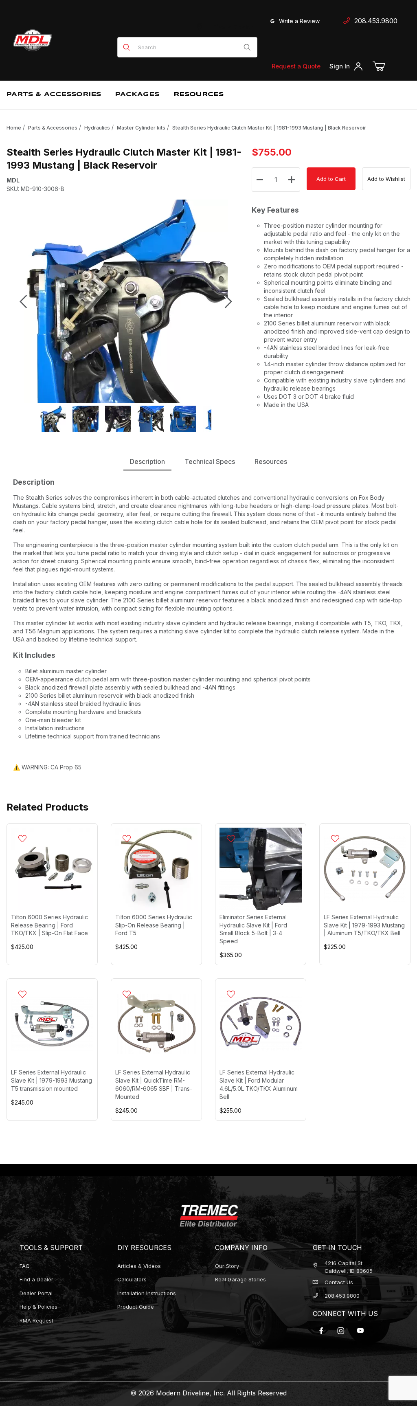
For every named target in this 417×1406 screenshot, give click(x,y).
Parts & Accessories (52, 128)
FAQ (25, 1266)
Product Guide (135, 1306)
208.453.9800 (373, 21)
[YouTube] (360, 1330)
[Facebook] (321, 1330)
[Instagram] (341, 1330)
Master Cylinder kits (141, 128)
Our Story (227, 1266)
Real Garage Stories (240, 1279)
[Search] (247, 47)
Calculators (132, 1279)
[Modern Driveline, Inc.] (62, 40)
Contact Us (339, 1282)
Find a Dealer (232, 27)
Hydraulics (97, 128)
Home (14, 128)
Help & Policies (38, 1306)
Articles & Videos (139, 1266)
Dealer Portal (36, 1293)
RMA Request (36, 1320)
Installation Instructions (146, 1293)
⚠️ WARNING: (47, 767)
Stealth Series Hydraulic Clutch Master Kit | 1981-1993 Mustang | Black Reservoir (269, 128)
